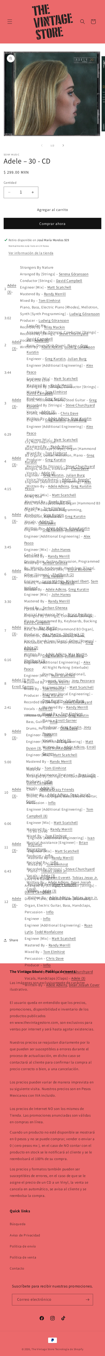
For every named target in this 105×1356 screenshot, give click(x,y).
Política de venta (23, 1257)
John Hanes (61, 549)
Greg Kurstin (55, 358)
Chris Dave (69, 413)
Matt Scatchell (59, 287)
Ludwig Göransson (84, 313)
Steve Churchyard (80, 405)
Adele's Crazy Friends (56, 789)
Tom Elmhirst (49, 300)
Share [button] (13, 940)
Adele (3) (19, 680)
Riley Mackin (54, 327)
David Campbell (69, 280)
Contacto (17, 1268)
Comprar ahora (52, 223)
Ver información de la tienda (31, 253)
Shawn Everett (58, 877)
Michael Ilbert (77, 581)
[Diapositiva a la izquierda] (41, 145)
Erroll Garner (22, 686)
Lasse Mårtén (53, 581)
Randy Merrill (55, 293)
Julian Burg (77, 358)
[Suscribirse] (87, 1299)
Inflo (53, 721)
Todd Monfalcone (57, 748)
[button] (9, 21)
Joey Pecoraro (83, 680)
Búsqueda (18, 1224)
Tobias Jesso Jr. (54, 871)
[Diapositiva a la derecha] (63, 145)
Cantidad (10, 182)
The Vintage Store (43, 1349)
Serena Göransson (74, 274)
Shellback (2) (63, 574)
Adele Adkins (58, 486)
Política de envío (23, 1246)
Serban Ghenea (55, 607)
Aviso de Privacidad (25, 1235)
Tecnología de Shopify (69, 1349)
